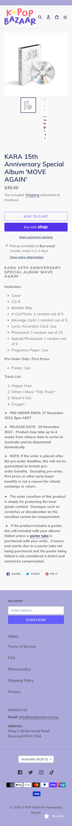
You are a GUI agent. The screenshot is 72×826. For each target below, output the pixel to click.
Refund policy (19, 669)
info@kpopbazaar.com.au (39, 717)
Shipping (32, 195)
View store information (26, 257)
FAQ (11, 657)
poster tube (39, 536)
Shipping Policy (21, 680)
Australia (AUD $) (34, 759)
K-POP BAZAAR (33, 807)
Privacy (14, 691)
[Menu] (65, 16)
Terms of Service (22, 646)
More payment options (36, 237)
